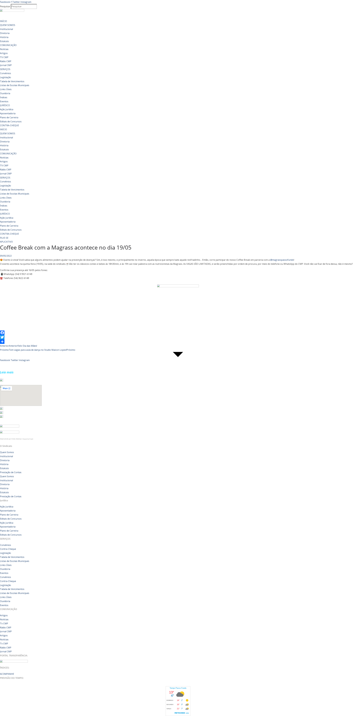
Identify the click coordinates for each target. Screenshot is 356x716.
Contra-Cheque (8, 548)
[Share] (178, 341)
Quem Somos (7, 452)
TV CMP (4, 57)
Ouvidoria (5, 93)
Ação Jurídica (6, 109)
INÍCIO (3, 21)
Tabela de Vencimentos (12, 81)
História (4, 37)
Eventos (4, 101)
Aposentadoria (7, 113)
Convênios (5, 73)
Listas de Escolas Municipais (14, 85)
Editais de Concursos (11, 121)
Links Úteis (6, 89)
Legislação (5, 77)
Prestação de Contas (10, 472)
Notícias (4, 49)
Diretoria (4, 33)
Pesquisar (5, 6)
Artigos (4, 53)
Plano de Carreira (9, 117)
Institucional (6, 29)
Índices (3, 97)
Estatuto (4, 41)
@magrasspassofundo (282, 259)
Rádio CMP (5, 61)
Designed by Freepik (28, 439)
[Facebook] (178, 332)
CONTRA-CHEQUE (9, 125)
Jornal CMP (6, 65)
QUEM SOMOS (7, 25)
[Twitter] (178, 337)
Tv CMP (4, 623)
